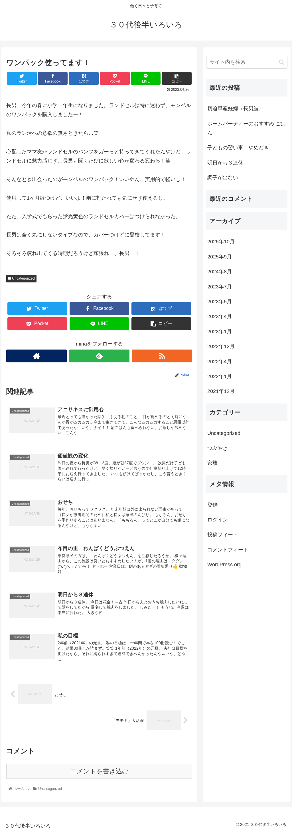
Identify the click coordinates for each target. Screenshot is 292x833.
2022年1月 (219, 376)
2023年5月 (219, 301)
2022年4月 (219, 361)
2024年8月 (219, 271)
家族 (212, 463)
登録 (212, 505)
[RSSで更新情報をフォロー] (162, 356)
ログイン (217, 520)
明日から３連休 (225, 163)
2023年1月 (219, 331)
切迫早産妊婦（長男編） (235, 108)
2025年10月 (221, 241)
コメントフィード (227, 550)
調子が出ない (222, 177)
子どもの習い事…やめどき (238, 147)
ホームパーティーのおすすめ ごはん (246, 128)
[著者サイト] (36, 356)
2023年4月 (219, 316)
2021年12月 (221, 391)
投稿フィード (222, 534)
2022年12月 (221, 346)
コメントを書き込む (99, 771)
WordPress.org (224, 564)
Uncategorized (23, 278)
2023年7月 (219, 287)
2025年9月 (219, 257)
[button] (282, 62)
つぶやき (217, 448)
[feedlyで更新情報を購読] (99, 356)
